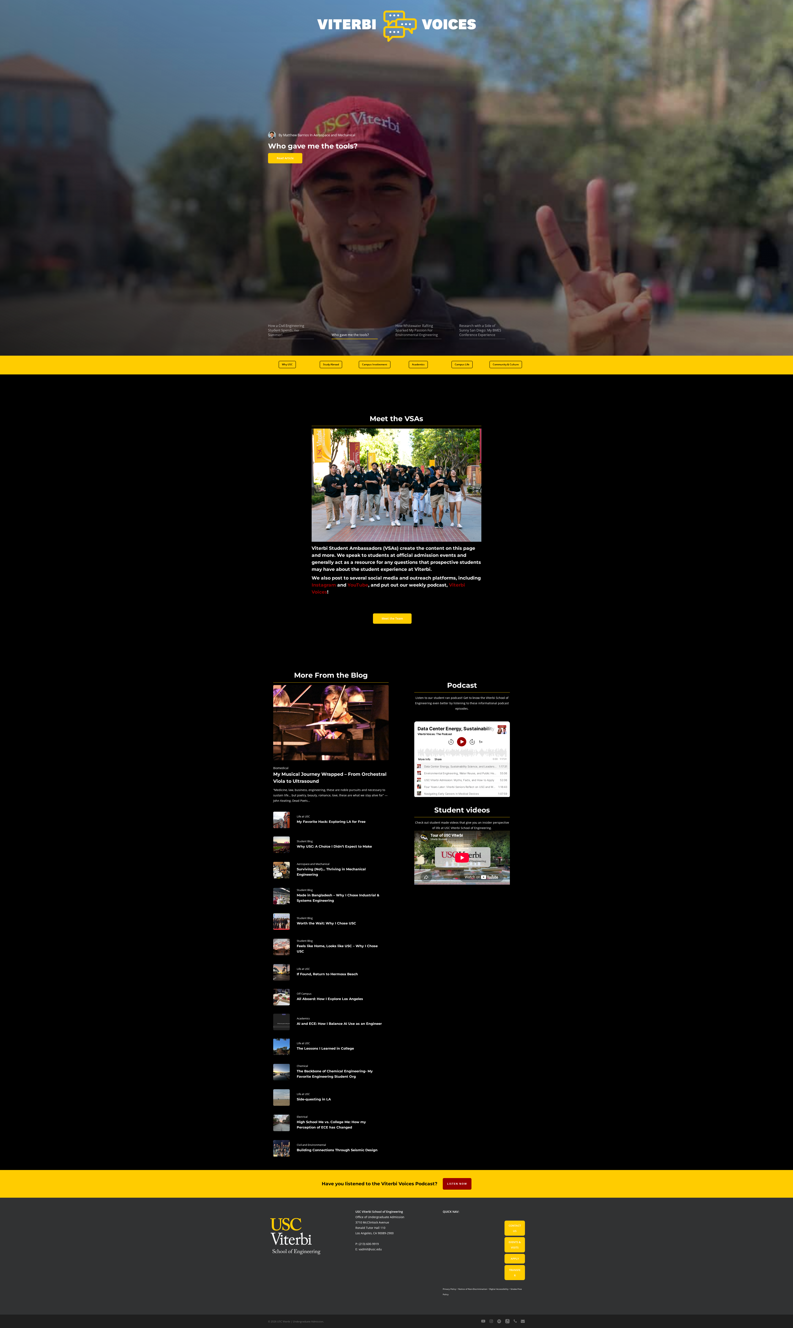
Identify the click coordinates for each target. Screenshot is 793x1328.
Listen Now (457, 1183)
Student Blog (305, 841)
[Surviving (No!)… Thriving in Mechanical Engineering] (331, 870)
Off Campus (304, 993)
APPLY (515, 1258)
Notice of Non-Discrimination (472, 1289)
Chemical (302, 1066)
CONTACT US (515, 1228)
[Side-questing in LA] (331, 1097)
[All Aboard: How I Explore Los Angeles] (331, 997)
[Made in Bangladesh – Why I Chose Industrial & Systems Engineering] (331, 896)
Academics (303, 1018)
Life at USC (303, 816)
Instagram (324, 585)
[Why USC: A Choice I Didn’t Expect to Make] (331, 844)
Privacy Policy (449, 1289)
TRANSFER (514, 1272)
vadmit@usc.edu (370, 1249)
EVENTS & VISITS (515, 1244)
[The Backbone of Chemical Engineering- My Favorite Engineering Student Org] (331, 1072)
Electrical (302, 1117)
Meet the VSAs (396, 418)
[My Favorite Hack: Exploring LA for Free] (331, 820)
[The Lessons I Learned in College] (331, 1046)
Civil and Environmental (311, 1145)
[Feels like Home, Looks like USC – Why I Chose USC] (331, 947)
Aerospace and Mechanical (313, 864)
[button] (287, 364)
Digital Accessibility (498, 1289)
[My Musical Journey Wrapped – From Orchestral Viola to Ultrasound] (331, 744)
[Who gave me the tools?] (313, 146)
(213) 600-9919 (369, 1244)
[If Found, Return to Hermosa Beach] (331, 972)
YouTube (358, 585)
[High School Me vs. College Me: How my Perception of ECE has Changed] (331, 1123)
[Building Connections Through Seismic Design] (331, 1148)
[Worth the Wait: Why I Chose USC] (331, 921)
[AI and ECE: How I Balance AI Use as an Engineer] (331, 1022)
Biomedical (280, 768)
